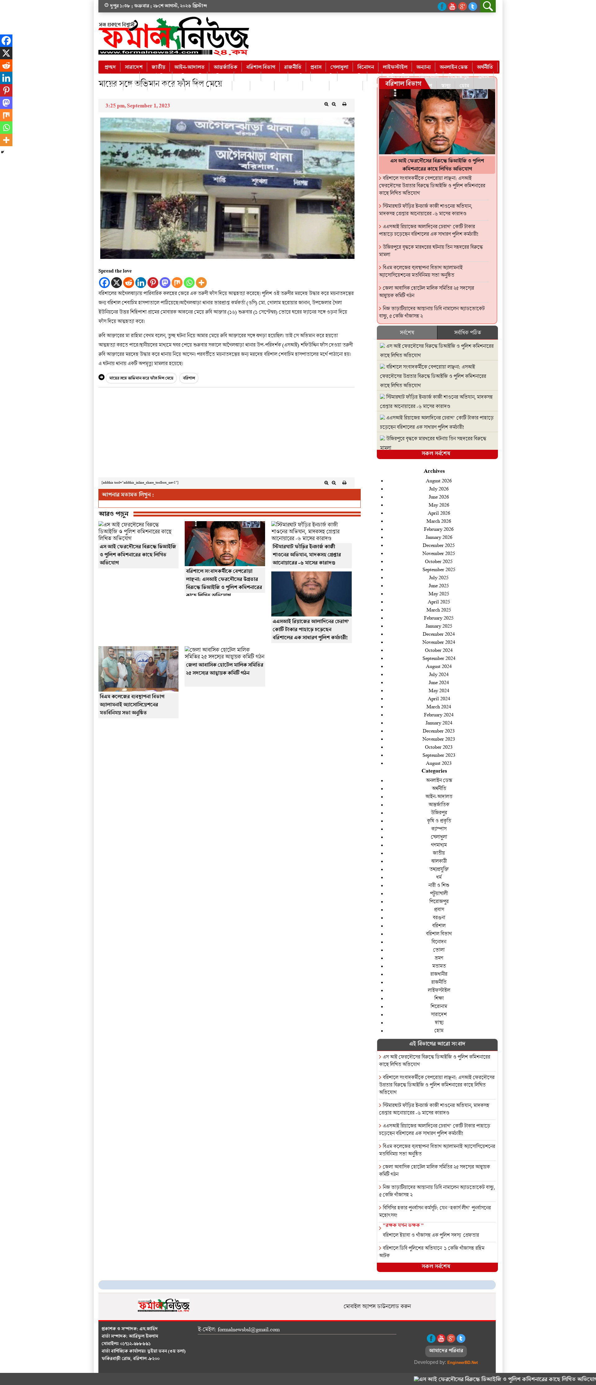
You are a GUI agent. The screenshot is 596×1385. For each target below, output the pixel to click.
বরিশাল (135, 86)
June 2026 (439, 496)
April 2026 (439, 513)
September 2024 (438, 658)
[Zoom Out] (334, 104)
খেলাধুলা (339, 67)
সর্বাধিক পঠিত (467, 332)
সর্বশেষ (407, 332)
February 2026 (439, 529)
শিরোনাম (439, 1006)
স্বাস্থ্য (445, 86)
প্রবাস (315, 67)
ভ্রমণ (241, 86)
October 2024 (439, 650)
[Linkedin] (140, 282)
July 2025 (439, 577)
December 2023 (439, 730)
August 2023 (439, 763)
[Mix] (177, 282)
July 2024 (439, 674)
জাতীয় (158, 67)
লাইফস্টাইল (395, 67)
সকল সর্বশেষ (436, 454)
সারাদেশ (133, 67)
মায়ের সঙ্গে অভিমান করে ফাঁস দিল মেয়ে (141, 379)
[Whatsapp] (189, 282)
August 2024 (439, 666)
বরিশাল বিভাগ (260, 67)
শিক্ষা (372, 86)
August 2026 (439, 480)
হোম (464, 86)
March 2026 (439, 521)
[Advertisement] (226, 433)
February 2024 (439, 714)
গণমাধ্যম (274, 77)
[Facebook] (104, 282)
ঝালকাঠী (324, 77)
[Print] (344, 104)
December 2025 (439, 545)
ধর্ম (374, 77)
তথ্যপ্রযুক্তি (352, 77)
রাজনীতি (292, 67)
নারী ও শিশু (397, 77)
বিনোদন (365, 67)
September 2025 (438, 569)
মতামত (262, 86)
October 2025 (439, 561)
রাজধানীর (288, 86)
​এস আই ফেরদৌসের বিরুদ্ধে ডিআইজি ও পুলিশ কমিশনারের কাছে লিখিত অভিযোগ (476, 1380)
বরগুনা (112, 86)
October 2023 (439, 747)
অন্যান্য (423, 67)
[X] (116, 282)
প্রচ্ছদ (110, 67)
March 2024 (439, 706)
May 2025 (439, 593)
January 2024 (439, 722)
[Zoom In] (326, 104)
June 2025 (439, 585)
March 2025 (439, 609)
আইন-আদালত (189, 67)
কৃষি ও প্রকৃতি (190, 77)
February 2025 (439, 617)
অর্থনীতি (485, 67)
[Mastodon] (165, 282)
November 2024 (438, 642)
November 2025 (438, 553)
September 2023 (438, 755)
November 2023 (438, 739)
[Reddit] (128, 282)
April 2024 (439, 698)
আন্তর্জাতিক (225, 67)
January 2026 (439, 537)
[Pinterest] (152, 282)
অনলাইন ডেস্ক (454, 67)
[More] (201, 282)
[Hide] (2, 152)
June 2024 (439, 682)
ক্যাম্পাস (438, 829)
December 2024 (439, 634)
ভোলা (221, 86)
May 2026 (439, 505)
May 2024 (439, 690)
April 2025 (439, 601)
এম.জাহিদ (148, 1329)
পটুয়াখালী (428, 77)
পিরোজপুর (458, 77)
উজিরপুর (220, 77)
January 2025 (439, 626)
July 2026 (439, 488)
